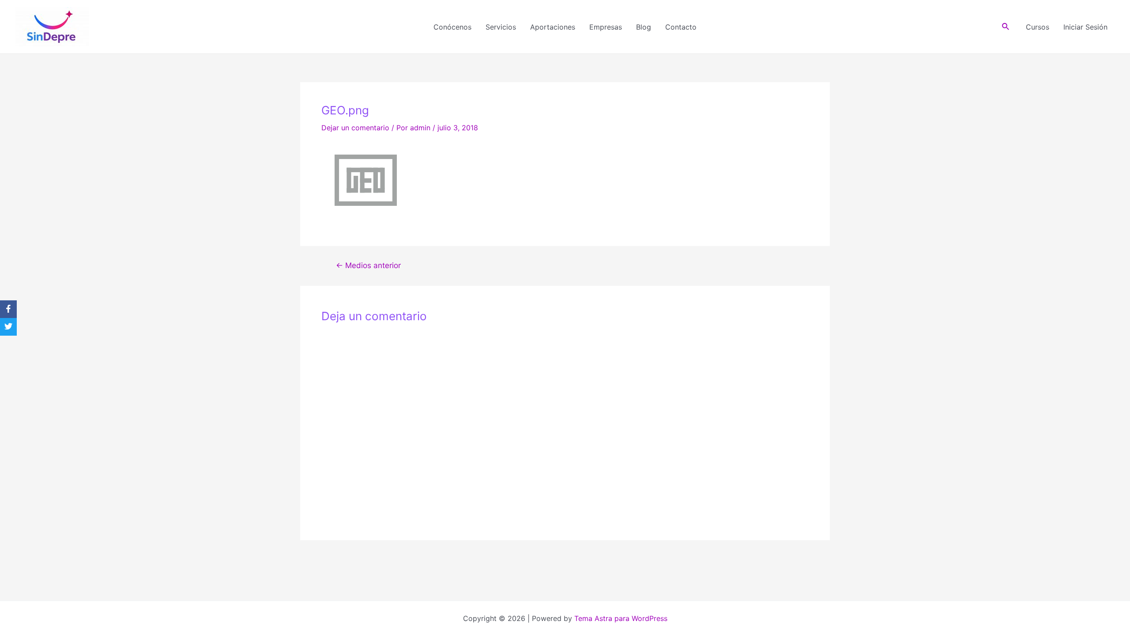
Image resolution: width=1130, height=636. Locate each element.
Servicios (501, 27)
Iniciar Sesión (1085, 27)
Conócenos (452, 27)
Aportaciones (552, 27)
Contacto (681, 27)
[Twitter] (8, 327)
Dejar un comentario (355, 127)
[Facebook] (8, 309)
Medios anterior (368, 265)
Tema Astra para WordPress (620, 618)
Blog (643, 27)
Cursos (1037, 27)
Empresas (605, 27)
